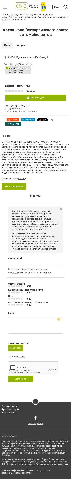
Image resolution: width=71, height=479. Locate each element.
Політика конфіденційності (14, 470)
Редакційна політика (23, 473)
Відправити (20, 379)
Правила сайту (34, 470)
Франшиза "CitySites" (11, 409)
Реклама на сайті (10, 406)
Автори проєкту (35, 423)
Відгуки (20, 45)
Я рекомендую (36, 97)
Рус (56, 7)
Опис (7, 45)
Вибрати (16, 348)
